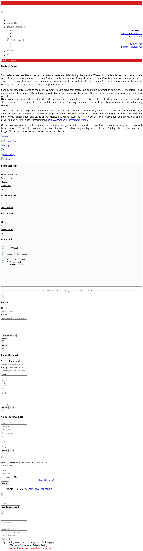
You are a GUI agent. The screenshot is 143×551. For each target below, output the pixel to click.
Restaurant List (7, 207)
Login (138, 3)
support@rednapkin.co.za (17, 254)
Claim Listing (6, 222)
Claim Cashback (133, 36)
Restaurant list (6, 178)
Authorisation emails (9, 174)
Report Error (6, 233)
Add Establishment (8, 226)
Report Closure (7, 229)
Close (4, 338)
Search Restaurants (131, 33)
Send (11, 407)
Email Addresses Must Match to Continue (29, 548)
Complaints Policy (63, 291)
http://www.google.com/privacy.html (66, 119)
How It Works (135, 30)
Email (4, 314)
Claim (3, 189)
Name (4, 308)
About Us (4, 182)
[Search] (74, 54)
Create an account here (40, 488)
